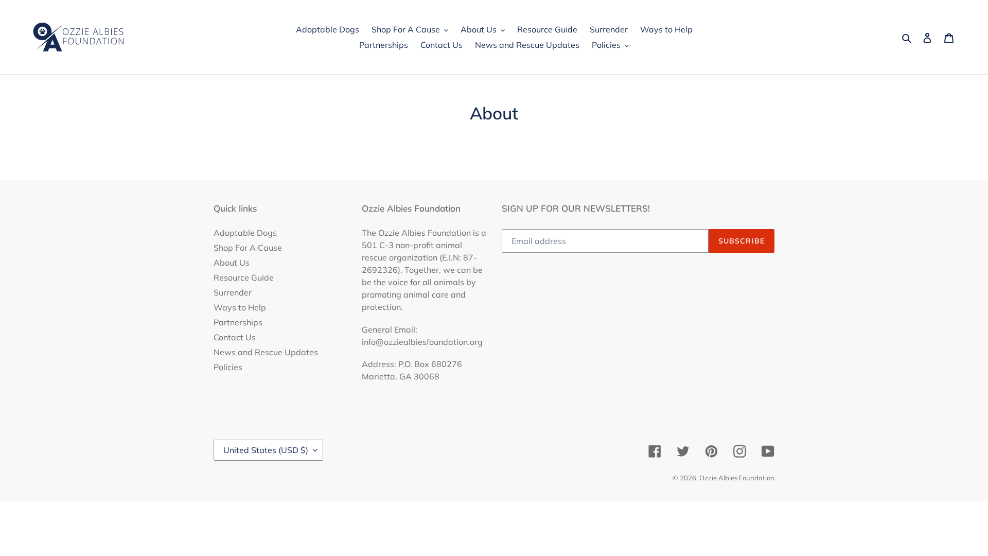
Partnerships (238, 322)
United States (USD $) (265, 450)
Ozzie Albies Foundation (736, 478)
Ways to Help (240, 307)
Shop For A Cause (248, 247)
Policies (228, 367)
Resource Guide (244, 277)
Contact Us (235, 337)
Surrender (233, 292)
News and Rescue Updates (266, 352)
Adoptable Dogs (245, 233)
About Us (232, 262)
